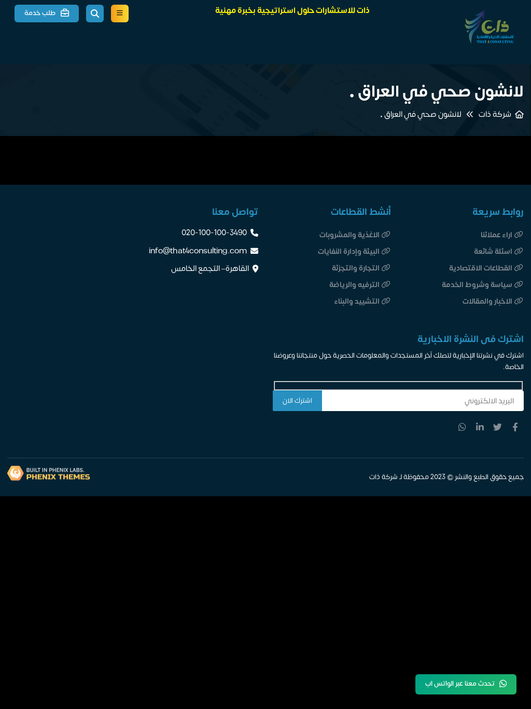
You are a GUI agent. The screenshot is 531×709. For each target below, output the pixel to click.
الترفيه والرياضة (354, 285)
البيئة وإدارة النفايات (349, 251)
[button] (95, 13)
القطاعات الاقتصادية (480, 268)
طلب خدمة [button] (40, 13)
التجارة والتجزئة (356, 268)
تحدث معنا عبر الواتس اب (460, 683)
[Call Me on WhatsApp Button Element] (462, 427)
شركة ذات (495, 114)
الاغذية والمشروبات (349, 235)
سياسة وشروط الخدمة (477, 285)
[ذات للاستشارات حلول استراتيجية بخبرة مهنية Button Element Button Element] (120, 13)
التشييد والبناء (357, 301)
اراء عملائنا (496, 235)
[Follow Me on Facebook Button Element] (515, 427)
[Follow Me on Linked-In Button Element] (480, 427)
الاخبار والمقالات (487, 301)
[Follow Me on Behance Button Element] (497, 427)
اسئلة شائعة (493, 251)
